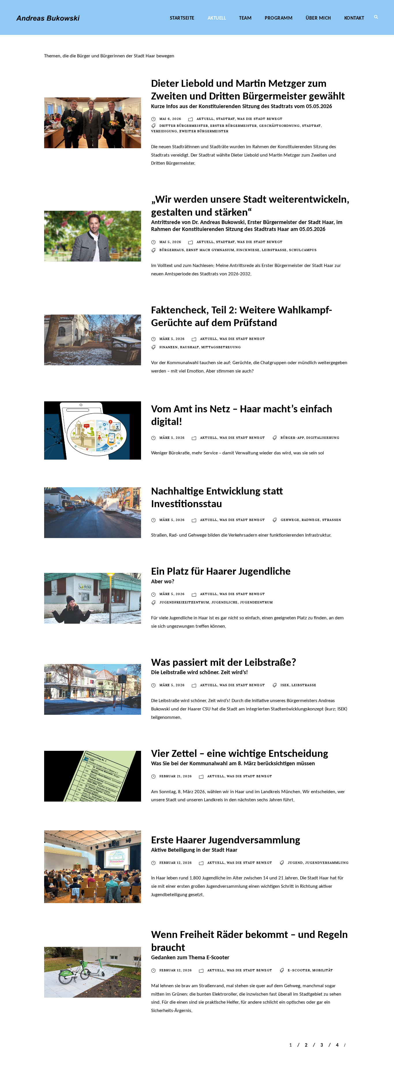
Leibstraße (274, 250)
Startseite (182, 18)
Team (245, 18)
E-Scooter (299, 970)
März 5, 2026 (172, 339)
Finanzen (169, 347)
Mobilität (322, 970)
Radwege (311, 520)
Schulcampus (303, 250)
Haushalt (189, 347)
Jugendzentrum (256, 602)
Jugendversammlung (327, 863)
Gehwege (290, 520)
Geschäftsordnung (279, 126)
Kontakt (354, 18)
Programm (278, 18)
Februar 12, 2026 (176, 863)
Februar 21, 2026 (176, 776)
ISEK (285, 685)
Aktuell (217, 18)
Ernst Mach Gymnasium (210, 250)
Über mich (318, 18)
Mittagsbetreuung (221, 347)
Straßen (331, 520)
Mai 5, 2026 (170, 242)
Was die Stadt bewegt (260, 119)
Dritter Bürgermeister (184, 126)
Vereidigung (164, 131)
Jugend (295, 863)
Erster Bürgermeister (233, 126)
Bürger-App (292, 438)
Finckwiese (248, 250)
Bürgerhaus (172, 250)
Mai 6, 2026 (170, 119)
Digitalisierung (322, 438)
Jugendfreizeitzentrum (184, 602)
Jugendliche (224, 602)
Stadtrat (225, 119)
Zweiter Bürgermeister (203, 131)
